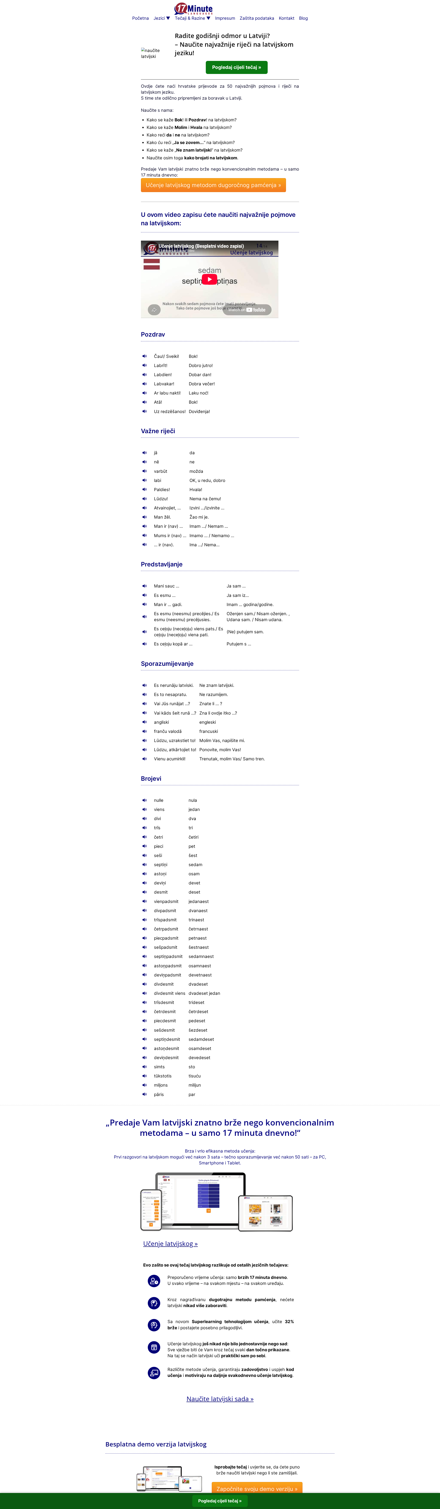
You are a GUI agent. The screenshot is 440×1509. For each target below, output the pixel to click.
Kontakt (286, 18)
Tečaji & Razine (190, 18)
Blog (303, 18)
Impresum (225, 18)
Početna (140, 18)
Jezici (159, 18)
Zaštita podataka (257, 18)
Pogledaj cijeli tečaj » (236, 67)
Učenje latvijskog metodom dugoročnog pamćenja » (213, 185)
